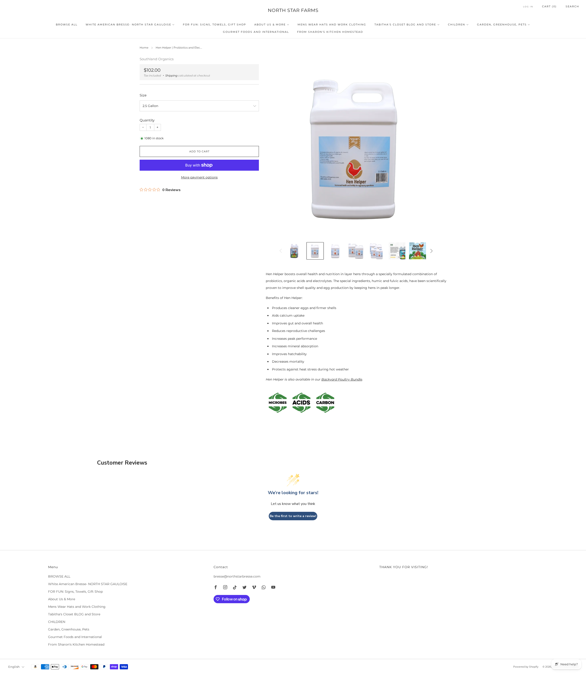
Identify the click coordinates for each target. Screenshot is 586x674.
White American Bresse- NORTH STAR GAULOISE (128, 24)
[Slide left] (280, 250)
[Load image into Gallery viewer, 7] (417, 251)
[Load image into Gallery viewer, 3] (335, 251)
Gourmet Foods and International (256, 31)
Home (144, 47)
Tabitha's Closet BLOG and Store (405, 24)
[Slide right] (431, 250)
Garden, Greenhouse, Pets (502, 24)
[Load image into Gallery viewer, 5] (376, 251)
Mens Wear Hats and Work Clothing (332, 24)
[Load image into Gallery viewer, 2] (315, 251)
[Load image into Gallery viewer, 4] (356, 251)
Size (143, 95)
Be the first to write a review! (293, 516)
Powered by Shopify (525, 666)
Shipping (171, 75)
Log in (528, 6)
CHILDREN (456, 24)
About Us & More (270, 24)
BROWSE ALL (66, 24)
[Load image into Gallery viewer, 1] (294, 251)
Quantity (147, 120)
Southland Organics (157, 59)
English (14, 667)
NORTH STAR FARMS (293, 10)
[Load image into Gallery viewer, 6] (397, 251)
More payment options (199, 177)
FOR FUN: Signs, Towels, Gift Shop (214, 24)
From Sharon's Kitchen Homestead (330, 31)
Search (572, 6)
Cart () (549, 6)
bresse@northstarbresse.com (237, 576)
